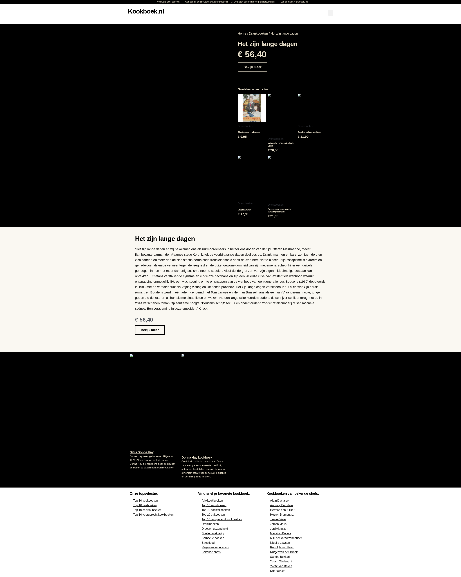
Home (242, 33)
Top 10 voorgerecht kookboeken (153, 514)
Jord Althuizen (279, 528)
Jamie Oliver (278, 519)
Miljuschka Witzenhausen (286, 538)
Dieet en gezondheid (215, 528)
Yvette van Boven (281, 566)
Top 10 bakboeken (144, 505)
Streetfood (208, 542)
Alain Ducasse (279, 500)
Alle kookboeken (212, 500)
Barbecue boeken (213, 538)
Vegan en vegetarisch (215, 547)
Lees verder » (137, 474)
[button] (330, 13)
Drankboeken (258, 33)
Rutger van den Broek (284, 552)
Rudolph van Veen (282, 547)
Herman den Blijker (282, 509)
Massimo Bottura (280, 533)
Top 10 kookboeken (145, 500)
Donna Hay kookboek (197, 457)
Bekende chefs (211, 552)
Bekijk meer (252, 67)
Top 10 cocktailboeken (147, 509)
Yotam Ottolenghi (281, 561)
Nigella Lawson (280, 542)
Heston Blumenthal (282, 514)
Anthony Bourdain (281, 505)
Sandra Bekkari (280, 556)
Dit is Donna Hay (141, 452)
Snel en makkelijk (213, 533)
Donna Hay (277, 570)
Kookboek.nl (146, 11)
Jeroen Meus (278, 524)
